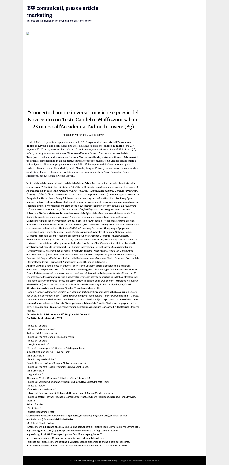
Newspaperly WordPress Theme (143, 460)
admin (100, 134)
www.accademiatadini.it (45, 445)
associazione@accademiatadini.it (83, 445)
